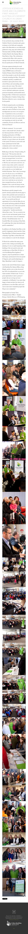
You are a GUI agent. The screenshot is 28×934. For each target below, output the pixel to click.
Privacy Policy (14, 919)
